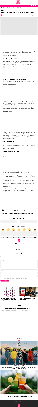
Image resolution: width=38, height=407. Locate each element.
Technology (22, 296)
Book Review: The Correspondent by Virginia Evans (11, 314)
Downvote (28, 221)
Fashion (19, 365)
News (5, 296)
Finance (25, 296)
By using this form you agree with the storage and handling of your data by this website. (15, 278)
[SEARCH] (37, 6)
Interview (15, 365)
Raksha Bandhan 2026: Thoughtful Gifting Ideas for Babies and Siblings (15, 310)
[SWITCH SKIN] (31, 6)
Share (2, 18)
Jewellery (2, 296)
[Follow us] (37, 2)
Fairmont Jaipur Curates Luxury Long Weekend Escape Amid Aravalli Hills (15, 308)
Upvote (8, 221)
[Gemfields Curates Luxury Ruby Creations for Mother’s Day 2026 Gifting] (9, 292)
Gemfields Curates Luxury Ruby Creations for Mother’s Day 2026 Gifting (8, 299)
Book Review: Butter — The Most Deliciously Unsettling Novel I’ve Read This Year (16, 312)
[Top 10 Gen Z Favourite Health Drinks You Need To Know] (19, 382)
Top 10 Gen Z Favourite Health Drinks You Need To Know (19, 396)
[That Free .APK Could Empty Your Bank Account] (28, 292)
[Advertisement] (19, 43)
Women (23, 285)
